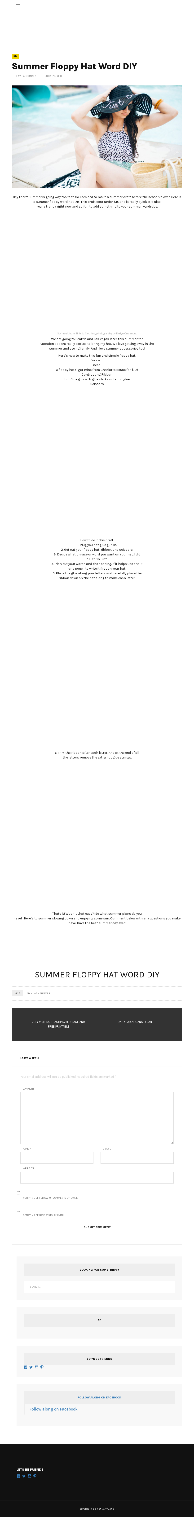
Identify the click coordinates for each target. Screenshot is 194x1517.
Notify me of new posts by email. (44, 1215)
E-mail (108, 1148)
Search (169, 1287)
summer (45, 993)
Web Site (28, 1168)
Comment (28, 1088)
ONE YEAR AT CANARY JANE (136, 1022)
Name (27, 1148)
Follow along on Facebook (99, 1397)
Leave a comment (26, 76)
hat (35, 993)
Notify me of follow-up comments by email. (50, 1197)
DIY (15, 56)
